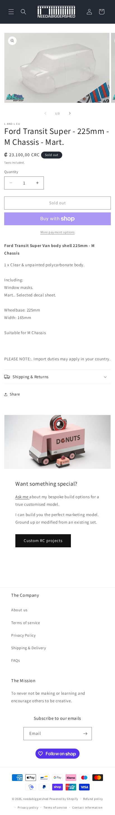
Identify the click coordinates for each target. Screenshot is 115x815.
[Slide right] (70, 113)
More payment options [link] (57, 232)
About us (19, 609)
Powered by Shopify (63, 799)
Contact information (87, 807)
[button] (11, 12)
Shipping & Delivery (28, 647)
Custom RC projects (43, 540)
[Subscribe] (85, 733)
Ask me (22, 496)
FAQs (15, 660)
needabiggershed (36, 799)
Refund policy (93, 799)
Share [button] (15, 394)
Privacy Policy (23, 635)
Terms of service (25, 622)
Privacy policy (28, 807)
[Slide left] (45, 113)
